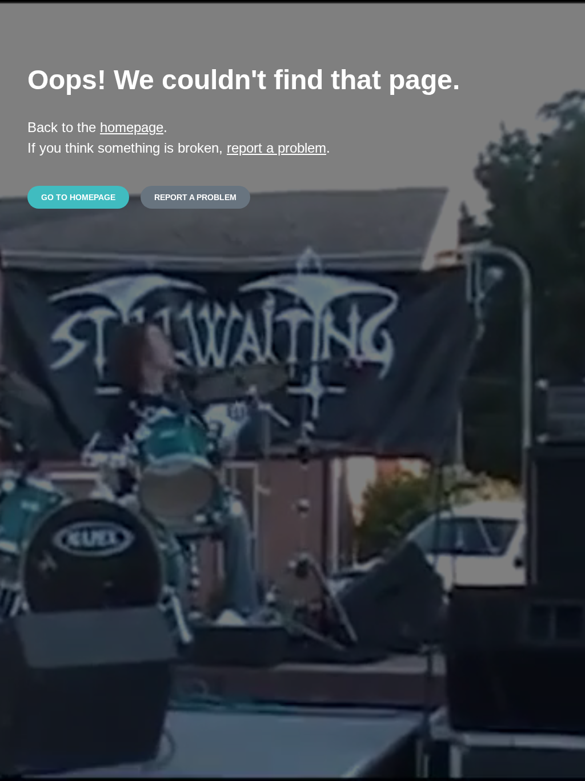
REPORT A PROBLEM (195, 197)
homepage (131, 127)
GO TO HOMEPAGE (78, 197)
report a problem (276, 148)
